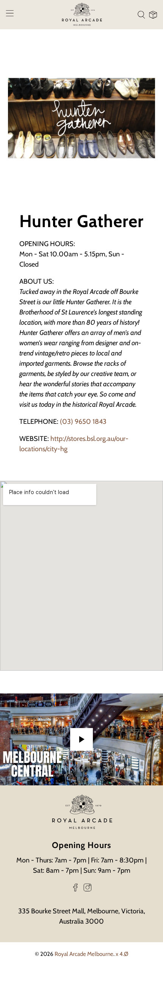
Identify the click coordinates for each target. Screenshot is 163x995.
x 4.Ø (122, 954)
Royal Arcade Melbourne (84, 954)
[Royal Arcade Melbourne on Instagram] (87, 889)
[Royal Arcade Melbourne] (81, 14)
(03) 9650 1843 (83, 421)
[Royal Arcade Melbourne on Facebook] (75, 889)
